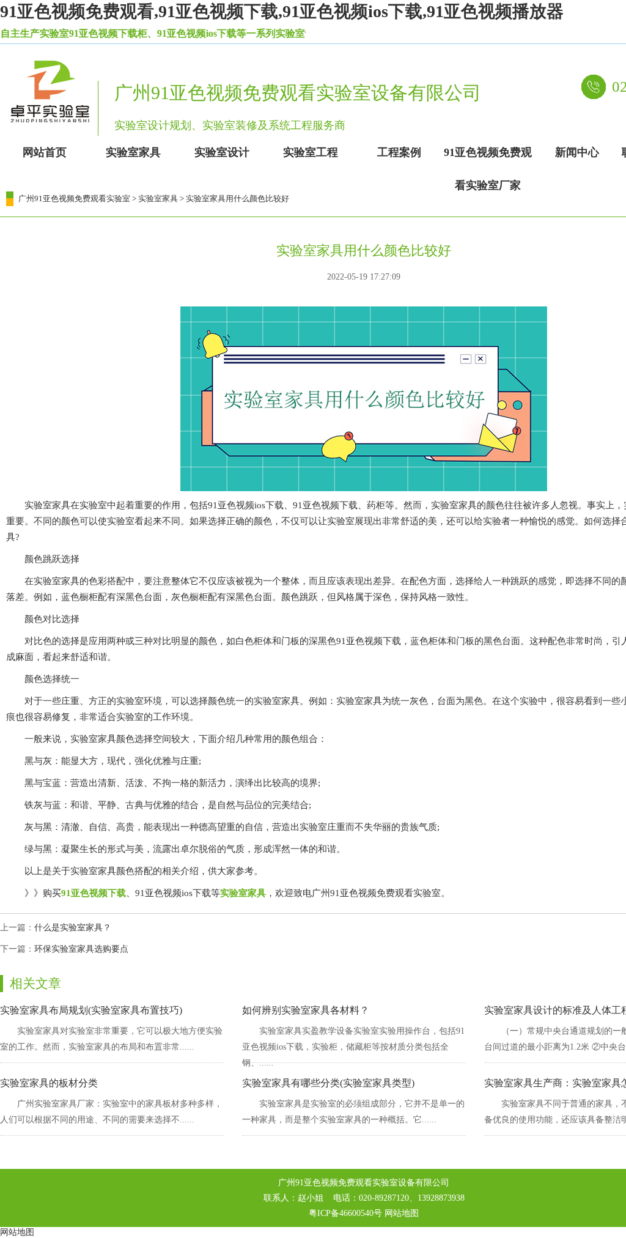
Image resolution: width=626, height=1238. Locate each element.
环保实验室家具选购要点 (81, 949)
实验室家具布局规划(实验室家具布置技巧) (91, 1010)
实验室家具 (158, 198)
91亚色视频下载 (93, 893)
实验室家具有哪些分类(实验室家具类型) (328, 1083)
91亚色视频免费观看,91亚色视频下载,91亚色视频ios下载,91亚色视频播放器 (282, 11)
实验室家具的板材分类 (49, 1083)
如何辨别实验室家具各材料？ (305, 1010)
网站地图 (402, 1213)
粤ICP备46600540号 (345, 1213)
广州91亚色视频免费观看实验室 (74, 198)
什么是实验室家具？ (72, 927)
